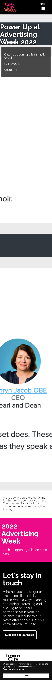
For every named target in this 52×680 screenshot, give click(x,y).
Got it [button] (26, 676)
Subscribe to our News (19, 634)
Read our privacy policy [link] (13, 669)
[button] (43, 7)
